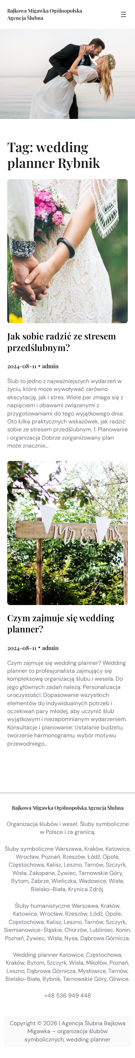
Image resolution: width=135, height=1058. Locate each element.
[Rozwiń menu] (123, 14)
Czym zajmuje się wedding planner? (60, 623)
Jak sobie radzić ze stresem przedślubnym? (61, 341)
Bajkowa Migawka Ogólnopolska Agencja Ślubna (67, 807)
